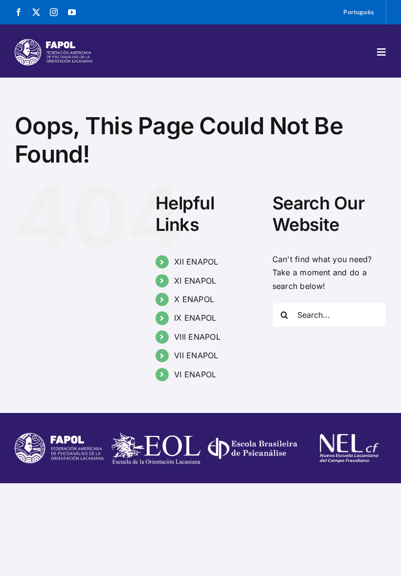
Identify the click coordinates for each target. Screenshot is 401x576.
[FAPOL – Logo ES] (53, 43)
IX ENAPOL (195, 318)
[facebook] (18, 12)
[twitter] (36, 12)
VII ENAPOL (196, 355)
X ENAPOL (194, 299)
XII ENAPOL (196, 262)
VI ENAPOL (195, 374)
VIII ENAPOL (197, 337)
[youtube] (72, 12)
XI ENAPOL (195, 281)
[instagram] (54, 12)
